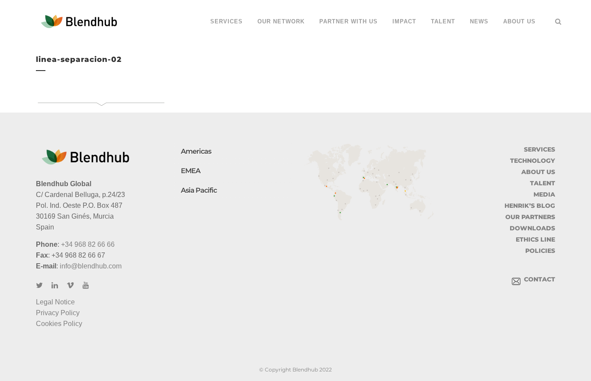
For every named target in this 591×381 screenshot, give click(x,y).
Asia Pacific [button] (199, 190)
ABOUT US (538, 172)
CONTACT (537, 279)
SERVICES (539, 149)
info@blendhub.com (91, 266)
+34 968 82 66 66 (88, 244)
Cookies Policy (59, 323)
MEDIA (544, 194)
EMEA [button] (190, 171)
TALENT (542, 183)
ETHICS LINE (535, 239)
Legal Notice (55, 302)
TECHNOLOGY (532, 161)
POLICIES (540, 251)
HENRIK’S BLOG (529, 206)
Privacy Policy (58, 312)
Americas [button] (196, 151)
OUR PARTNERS (530, 217)
